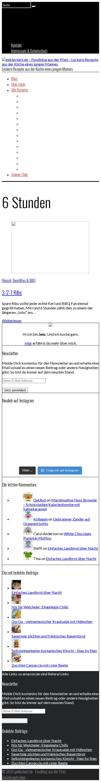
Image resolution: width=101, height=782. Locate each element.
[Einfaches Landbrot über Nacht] (16, 588)
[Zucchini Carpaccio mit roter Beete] (16, 660)
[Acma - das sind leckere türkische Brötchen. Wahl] (50, 455)
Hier (28, 343)
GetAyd (39, 500)
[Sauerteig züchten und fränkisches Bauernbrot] (16, 631)
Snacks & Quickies (33, 157)
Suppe (25, 163)
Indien (25, 135)
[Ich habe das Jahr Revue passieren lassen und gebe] (50, 461)
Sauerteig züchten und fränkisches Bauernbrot (48, 636)
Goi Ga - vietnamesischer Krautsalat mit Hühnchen (52, 621)
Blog (14, 79)
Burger (25, 107)
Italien (25, 141)
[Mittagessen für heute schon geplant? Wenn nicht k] (50, 412)
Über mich (18, 84)
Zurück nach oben (14, 777)
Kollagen (40, 519)
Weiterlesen (11, 320)
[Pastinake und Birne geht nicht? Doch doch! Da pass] (50, 449)
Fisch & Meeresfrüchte (36, 118)
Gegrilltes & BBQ (32, 129)
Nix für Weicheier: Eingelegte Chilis (40, 607)
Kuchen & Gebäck (32, 146)
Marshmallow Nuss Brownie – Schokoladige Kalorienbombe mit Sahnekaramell (60, 504)
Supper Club (19, 174)
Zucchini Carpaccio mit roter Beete (40, 665)
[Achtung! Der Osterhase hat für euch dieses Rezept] (50, 443)
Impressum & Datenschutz (29, 51)
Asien (24, 95)
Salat (24, 152)
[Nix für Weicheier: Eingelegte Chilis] (16, 602)
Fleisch (25, 124)
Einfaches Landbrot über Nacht (73, 548)
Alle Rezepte (19, 90)
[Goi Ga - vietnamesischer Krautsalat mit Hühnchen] (16, 617)
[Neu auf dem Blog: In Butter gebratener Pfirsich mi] (50, 430)
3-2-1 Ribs (12, 292)
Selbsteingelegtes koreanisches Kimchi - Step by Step (54, 650)
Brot (24, 101)
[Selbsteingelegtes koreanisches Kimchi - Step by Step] (16, 646)
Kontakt (16, 45)
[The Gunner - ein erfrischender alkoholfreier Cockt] (50, 437)
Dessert (26, 112)
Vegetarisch (29, 169)
